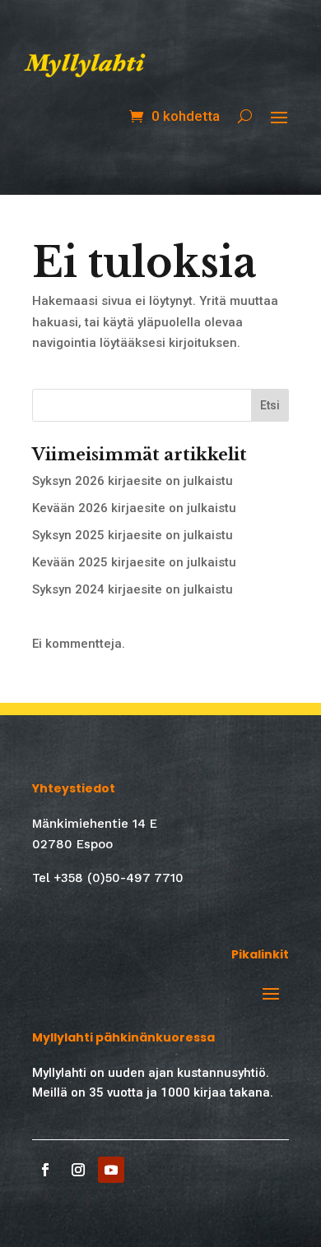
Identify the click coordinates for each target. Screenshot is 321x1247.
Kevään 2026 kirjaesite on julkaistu (134, 508)
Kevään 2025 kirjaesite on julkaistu (134, 562)
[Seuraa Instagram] (78, 1170)
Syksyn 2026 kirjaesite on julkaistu (132, 480)
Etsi (270, 405)
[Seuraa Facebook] (45, 1170)
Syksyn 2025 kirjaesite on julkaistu (132, 535)
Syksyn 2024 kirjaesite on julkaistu (132, 589)
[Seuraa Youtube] (111, 1170)
